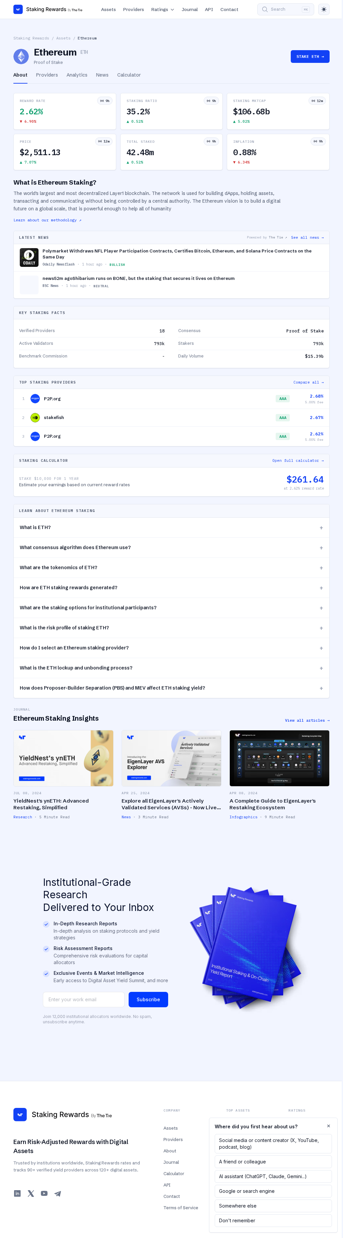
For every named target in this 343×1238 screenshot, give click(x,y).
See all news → (307, 237)
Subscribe (148, 999)
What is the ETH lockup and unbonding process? (171, 668)
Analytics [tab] (77, 75)
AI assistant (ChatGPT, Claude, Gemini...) (263, 1176)
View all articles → (307, 720)
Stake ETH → (310, 56)
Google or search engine (247, 1191)
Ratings (159, 9)
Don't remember (237, 1220)
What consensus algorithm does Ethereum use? (171, 547)
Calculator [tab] (129, 75)
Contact (229, 9)
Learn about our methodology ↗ (47, 219)
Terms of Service (180, 1207)
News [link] (126, 817)
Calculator (173, 1173)
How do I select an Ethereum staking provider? (171, 648)
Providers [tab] (47, 75)
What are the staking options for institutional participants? (171, 608)
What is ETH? (171, 527)
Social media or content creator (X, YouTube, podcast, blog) (269, 1143)
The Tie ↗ (278, 237)
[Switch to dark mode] (324, 9)
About (169, 1150)
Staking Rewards (31, 37)
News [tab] (102, 75)
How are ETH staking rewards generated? (171, 588)
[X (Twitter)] (31, 1194)
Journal (190, 9)
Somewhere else (238, 1206)
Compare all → (308, 382)
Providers (133, 9)
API (209, 9)
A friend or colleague (242, 1161)
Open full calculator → (298, 460)
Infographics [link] (243, 817)
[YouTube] (44, 1194)
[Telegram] (58, 1194)
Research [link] (22, 817)
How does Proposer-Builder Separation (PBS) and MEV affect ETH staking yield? (171, 688)
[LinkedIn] (17, 1194)
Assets (108, 9)
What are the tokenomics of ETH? (171, 568)
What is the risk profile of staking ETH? (171, 628)
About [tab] (20, 75)
